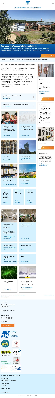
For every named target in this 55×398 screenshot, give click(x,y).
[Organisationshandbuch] (27, 272)
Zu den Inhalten (25, 183)
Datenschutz (26, 395)
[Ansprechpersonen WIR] (27, 147)
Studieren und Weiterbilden (10, 375)
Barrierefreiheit (33, 395)
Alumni (3, 385)
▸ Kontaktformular (5, 312)
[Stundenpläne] (46, 134)
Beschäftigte (5, 392)
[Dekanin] (46, 70)
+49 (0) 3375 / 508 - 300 (8, 310)
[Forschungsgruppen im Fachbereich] (9, 272)
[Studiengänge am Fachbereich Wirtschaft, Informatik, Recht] (9, 117)
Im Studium (4, 378)
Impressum (19, 395)
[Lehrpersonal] (9, 147)
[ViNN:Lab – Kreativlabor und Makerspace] (27, 215)
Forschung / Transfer (8, 380)
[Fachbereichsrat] (27, 171)
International (6, 389)
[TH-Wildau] (27, 4)
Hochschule (5, 383)
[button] (3, 2)
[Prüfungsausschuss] (9, 171)
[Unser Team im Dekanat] (27, 117)
